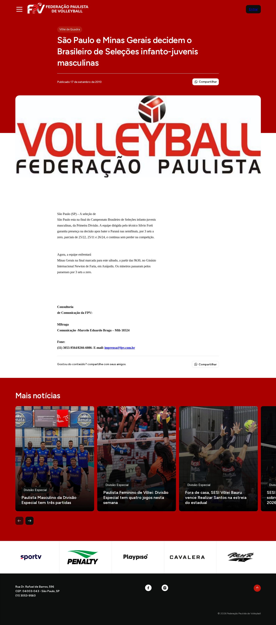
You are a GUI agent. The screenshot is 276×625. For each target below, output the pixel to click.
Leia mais (54, 458)
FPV (57, 8)
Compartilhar (208, 81)
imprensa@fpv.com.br (119, 347)
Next (29, 521)
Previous (19, 521)
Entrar (253, 9)
